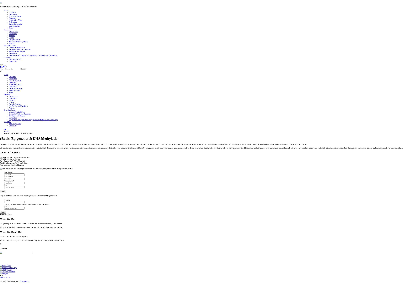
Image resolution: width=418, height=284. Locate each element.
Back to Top (6, 277)
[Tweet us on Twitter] (3, 67)
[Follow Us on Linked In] (2, 67)
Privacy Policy (25, 281)
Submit (3, 191)
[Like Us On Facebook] (0, 67)
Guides (6, 131)
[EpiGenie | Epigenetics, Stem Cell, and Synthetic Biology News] (1, 3)
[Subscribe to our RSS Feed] (5, 67)
